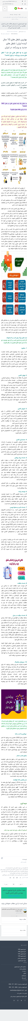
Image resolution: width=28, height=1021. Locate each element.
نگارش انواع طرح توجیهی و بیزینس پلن (18, 996)
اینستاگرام (24, 976)
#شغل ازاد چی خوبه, (22, 868)
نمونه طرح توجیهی (22, 961)
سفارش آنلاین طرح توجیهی (20, 967)
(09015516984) (14, 896)
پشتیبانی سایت (22, 969)
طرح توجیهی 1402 (22, 951)
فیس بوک (24, 978)
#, (27, 868)
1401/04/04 (14, 34)
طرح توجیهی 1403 (22, 949)
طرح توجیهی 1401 (22, 954)
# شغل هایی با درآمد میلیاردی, (21, 869)
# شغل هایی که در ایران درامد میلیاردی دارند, (19, 873)
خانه (19, 14)
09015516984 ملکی (7, 4)
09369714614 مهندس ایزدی (9, 1)
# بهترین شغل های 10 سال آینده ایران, (9, 871)
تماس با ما (19, 993)
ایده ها (15, 14)
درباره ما (24, 971)
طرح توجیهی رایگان (22, 958)
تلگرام (24, 973)
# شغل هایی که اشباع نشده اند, (11, 868)
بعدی (6, 884)
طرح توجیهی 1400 (22, 956)
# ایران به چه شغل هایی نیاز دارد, (21, 875)
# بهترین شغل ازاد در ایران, (22, 871)
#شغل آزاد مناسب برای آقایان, (8, 875)
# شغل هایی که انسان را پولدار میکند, (7, 869)
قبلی (21, 884)
